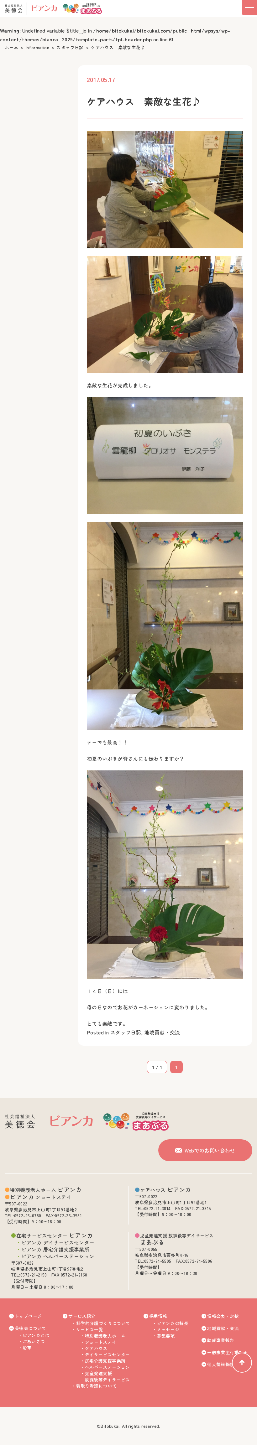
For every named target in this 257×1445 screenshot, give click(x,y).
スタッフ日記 (69, 47)
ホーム (11, 47)
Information (37, 47)
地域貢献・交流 (162, 1032)
